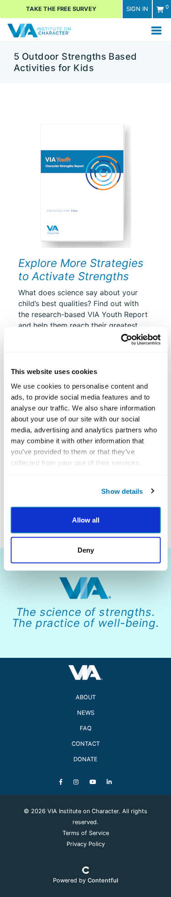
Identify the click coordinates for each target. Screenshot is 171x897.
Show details (122, 491)
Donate (85, 759)
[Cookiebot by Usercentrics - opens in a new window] (122, 339)
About (86, 697)
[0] (160, 9)
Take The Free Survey (61, 8)
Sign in (137, 8)
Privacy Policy (86, 844)
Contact (86, 743)
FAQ (86, 728)
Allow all (85, 520)
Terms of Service (85, 833)
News (85, 712)
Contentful (103, 880)
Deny (86, 550)
